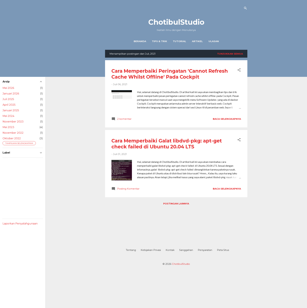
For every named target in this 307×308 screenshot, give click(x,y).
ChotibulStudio (176, 22)
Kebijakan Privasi (151, 249)
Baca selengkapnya (227, 118)
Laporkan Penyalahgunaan (20, 223)
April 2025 (9, 104)
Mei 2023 (8, 127)
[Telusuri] (245, 9)
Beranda (140, 41)
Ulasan (214, 41)
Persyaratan (205, 249)
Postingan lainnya (176, 203)
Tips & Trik (159, 41)
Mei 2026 (8, 87)
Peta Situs (223, 249)
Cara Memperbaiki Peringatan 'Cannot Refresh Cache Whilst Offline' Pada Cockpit (169, 74)
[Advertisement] (176, 225)
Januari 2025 (11, 110)
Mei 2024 (8, 116)
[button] (239, 70)
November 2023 (13, 121)
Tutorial (179, 41)
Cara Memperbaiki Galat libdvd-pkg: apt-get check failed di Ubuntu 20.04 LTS (166, 144)
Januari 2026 (11, 93)
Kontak (170, 249)
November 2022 (13, 132)
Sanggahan (186, 249)
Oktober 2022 (12, 138)
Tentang (131, 249)
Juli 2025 (8, 99)
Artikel (197, 41)
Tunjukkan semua (230, 53)
